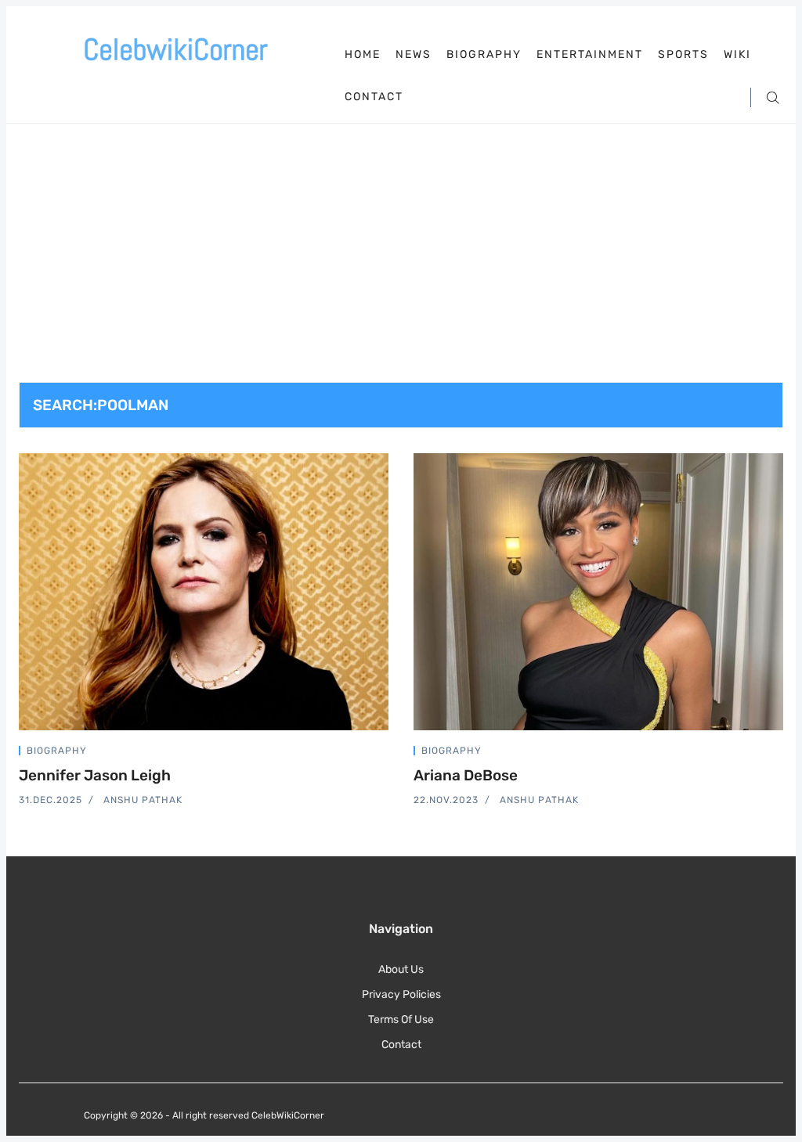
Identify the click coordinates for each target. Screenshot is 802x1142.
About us (401, 969)
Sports (683, 54)
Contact (374, 97)
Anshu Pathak (142, 799)
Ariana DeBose (466, 775)
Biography (484, 54)
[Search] (772, 96)
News (414, 54)
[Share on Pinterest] (384, 753)
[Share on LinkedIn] (366, 753)
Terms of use (401, 1019)
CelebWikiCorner (287, 1115)
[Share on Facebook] (347, 753)
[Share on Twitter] (329, 753)
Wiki (737, 54)
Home (363, 54)
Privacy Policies (401, 994)
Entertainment (589, 54)
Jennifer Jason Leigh (95, 775)
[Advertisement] (401, 264)
